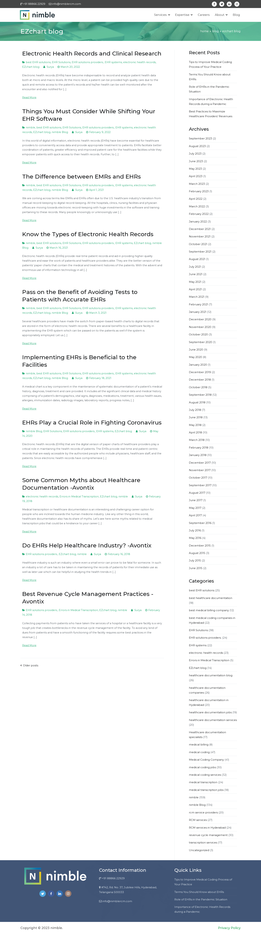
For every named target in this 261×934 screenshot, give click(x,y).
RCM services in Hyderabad (207, 827)
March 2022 (197, 206)
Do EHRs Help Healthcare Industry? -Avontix (86, 545)
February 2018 (198, 447)
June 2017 (195, 500)
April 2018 (195, 432)
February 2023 (199, 191)
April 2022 (195, 198)
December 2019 (200, 372)
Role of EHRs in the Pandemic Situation (200, 899)
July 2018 (195, 410)
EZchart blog (30, 66)
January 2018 (197, 455)
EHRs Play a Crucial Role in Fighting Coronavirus (92, 422)
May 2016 (195, 538)
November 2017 (200, 470)
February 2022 (199, 214)
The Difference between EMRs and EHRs (81, 176)
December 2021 (200, 229)
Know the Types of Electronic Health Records (87, 234)
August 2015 (197, 553)
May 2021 (195, 281)
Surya (50, 66)
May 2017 (195, 508)
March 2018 (197, 440)
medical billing (198, 744)
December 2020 (200, 319)
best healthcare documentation (210, 598)
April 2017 (195, 515)
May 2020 (195, 357)
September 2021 (200, 251)
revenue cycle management (208, 835)
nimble (30, 127)
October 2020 (198, 334)
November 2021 (200, 236)
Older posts (30, 665)
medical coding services (205, 774)
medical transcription (203, 782)
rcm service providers (203, 812)
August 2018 (197, 402)
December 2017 (200, 462)
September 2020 (200, 342)
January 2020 (198, 364)
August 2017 (197, 492)
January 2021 (197, 312)
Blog (236, 15)
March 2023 (197, 183)
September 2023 (200, 138)
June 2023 (196, 161)
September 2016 (200, 523)
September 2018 (200, 394)
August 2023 (197, 146)
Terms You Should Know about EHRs (199, 892)
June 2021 (195, 274)
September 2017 (200, 485)
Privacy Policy (229, 928)
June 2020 (196, 349)
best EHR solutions (38, 62)
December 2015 (200, 545)
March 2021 (196, 296)
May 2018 (195, 425)
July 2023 (195, 153)
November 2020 (200, 327)
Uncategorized (199, 850)
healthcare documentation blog (210, 675)
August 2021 (197, 259)
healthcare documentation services (213, 720)
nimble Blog (60, 132)
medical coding (199, 752)
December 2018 (200, 379)
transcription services (203, 842)
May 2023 (195, 168)
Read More (29, 97)
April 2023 (195, 176)
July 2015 (195, 560)
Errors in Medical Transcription (79, 496)
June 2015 (195, 568)
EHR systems (113, 62)
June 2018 (196, 417)
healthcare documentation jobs (210, 712)
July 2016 (195, 530)
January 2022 (198, 221)
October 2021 (198, 244)
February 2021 (198, 304)
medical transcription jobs (206, 790)
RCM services (198, 820)
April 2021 (195, 289)
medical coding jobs (202, 767)
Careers (204, 15)
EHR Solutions (61, 62)
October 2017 (198, 477)
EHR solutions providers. (88, 62)
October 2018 (198, 387)
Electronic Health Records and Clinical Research (91, 53)
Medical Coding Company (206, 759)
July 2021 (195, 266)
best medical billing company (209, 610)
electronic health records (139, 62)
